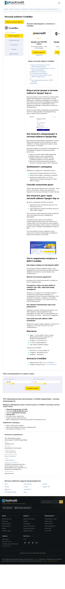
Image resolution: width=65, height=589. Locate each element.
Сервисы (5, 536)
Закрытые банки (6, 523)
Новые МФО (48, 528)
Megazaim (7, 489)
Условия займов (14, 40)
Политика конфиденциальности (50, 561)
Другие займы (14, 54)
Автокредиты (26, 523)
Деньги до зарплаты (50, 526)
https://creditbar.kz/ (49, 362)
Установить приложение (23, 507)
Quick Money (27, 484)
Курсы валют (5, 539)
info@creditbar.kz (10, 460)
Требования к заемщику (38, 71)
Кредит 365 (46, 487)
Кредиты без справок (29, 526)
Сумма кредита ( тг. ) (10, 379)
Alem (6, 484)
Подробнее (38, 55)
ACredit (26, 487)
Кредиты (26, 516)
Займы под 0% (48, 521)
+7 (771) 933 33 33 (50, 364)
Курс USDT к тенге (6, 541)
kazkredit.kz (36, 559)
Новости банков (6, 526)
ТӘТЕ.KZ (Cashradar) (10, 492)
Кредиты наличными (28, 519)
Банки (4, 516)
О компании (14, 45)
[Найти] (61, 501)
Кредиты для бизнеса (28, 528)
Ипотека (25, 521)
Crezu (25, 492)
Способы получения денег (39, 73)
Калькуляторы (6, 546)
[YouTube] (28, 542)
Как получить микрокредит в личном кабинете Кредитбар (43, 69)
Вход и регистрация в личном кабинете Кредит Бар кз (40, 65)
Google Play (8, 507)
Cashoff (6, 487)
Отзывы (13, 49)
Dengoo (45, 484)
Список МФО (48, 530)
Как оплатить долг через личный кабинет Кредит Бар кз (41, 76)
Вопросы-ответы (6, 530)
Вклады (4, 528)
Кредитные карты (28, 530)
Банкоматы (5, 521)
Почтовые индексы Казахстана (10, 544)
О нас (24, 539)
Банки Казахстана (6, 519)
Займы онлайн (48, 523)
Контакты (34, 83)
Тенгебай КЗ (27, 489)
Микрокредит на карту (51, 519)
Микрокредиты (49, 516)
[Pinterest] (36, 542)
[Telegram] (32, 542)
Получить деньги (13, 36)
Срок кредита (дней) (38, 379)
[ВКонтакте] (25, 542)
